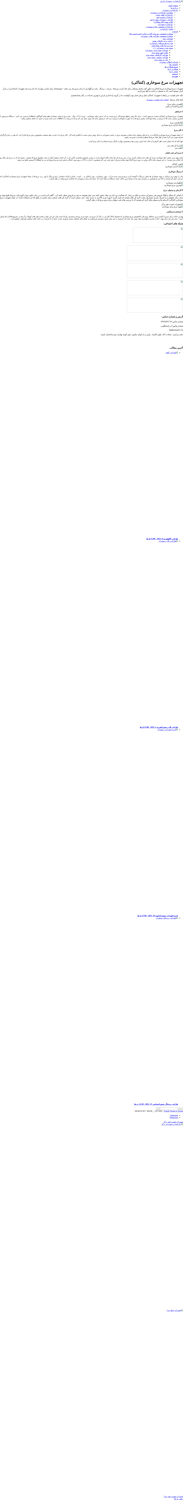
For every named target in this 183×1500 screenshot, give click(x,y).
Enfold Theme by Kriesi (173, 1111)
